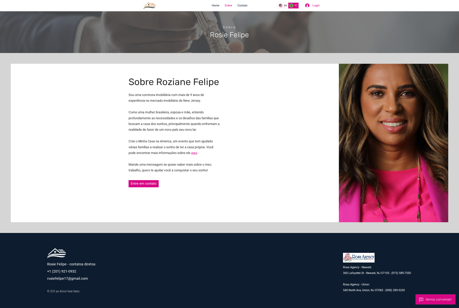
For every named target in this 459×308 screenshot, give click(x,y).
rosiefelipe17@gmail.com (67, 278)
